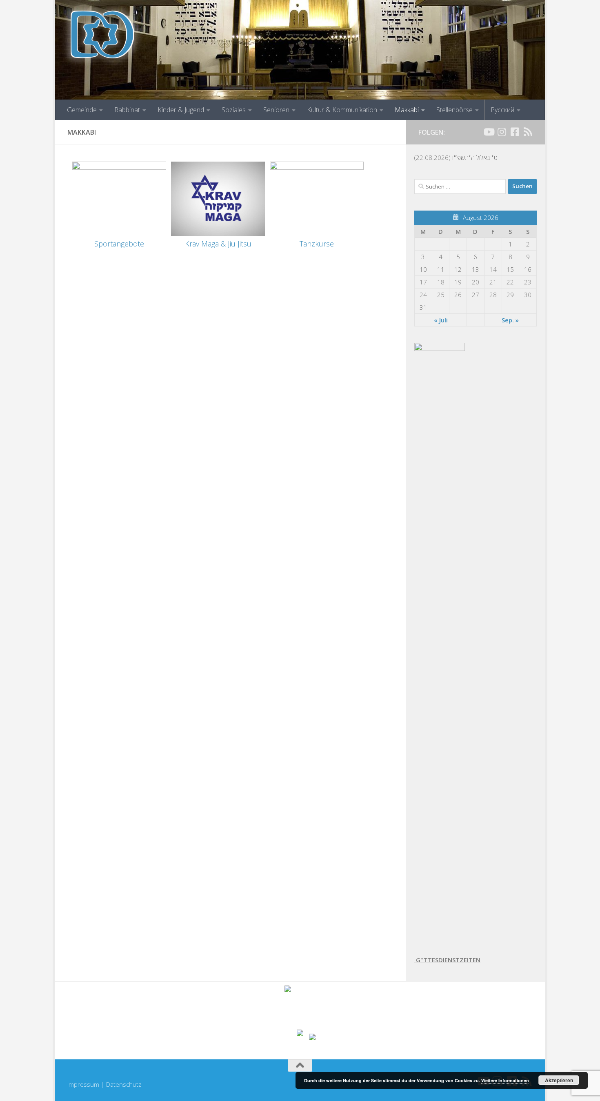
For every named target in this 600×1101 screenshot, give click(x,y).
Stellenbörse (454, 109)
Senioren (276, 109)
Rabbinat (127, 109)
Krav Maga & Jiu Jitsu (218, 244)
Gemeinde (82, 109)
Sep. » (510, 320)
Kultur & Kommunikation (342, 109)
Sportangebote (119, 244)
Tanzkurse (317, 244)
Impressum (83, 1084)
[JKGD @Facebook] (515, 132)
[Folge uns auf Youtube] (488, 132)
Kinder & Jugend (181, 109)
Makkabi (407, 109)
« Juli (441, 320)
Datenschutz (123, 1084)
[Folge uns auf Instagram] (502, 132)
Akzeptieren (559, 1080)
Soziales (234, 109)
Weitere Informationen (505, 1080)
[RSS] (528, 132)
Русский (502, 109)
